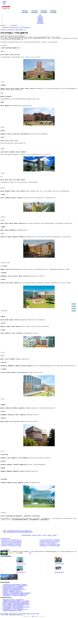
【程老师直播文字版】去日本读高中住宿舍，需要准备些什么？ (19, 530)
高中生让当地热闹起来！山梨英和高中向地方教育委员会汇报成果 (16, 604)
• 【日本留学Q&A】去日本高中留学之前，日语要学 (11, 545)
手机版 (4, 2)
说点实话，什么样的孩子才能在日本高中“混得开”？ (13, 605)
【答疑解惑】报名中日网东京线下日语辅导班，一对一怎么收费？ (16, 600)
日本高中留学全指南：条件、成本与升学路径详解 (13, 586)
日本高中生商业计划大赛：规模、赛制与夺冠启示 (13, 588)
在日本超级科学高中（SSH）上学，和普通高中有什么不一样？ (15, 609)
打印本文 (44, 535)
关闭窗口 (54, 535)
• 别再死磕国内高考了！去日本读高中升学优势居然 (49, 545)
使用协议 (11, 613)
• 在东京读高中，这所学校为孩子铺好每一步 (48, 542)
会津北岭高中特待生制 (59, 563)
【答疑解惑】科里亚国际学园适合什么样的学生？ (13, 610)
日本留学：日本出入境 (20, 563)
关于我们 (19, 613)
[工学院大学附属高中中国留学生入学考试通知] (9, 579)
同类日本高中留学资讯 (5, 538)
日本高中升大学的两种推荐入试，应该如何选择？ (13, 591)
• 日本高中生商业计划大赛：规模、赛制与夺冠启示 (49, 541)
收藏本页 (4, 1)
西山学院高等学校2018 (59, 572)
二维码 (4, 3)
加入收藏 (34, 535)
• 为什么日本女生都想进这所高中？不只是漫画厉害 (49, 539)
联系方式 (15, 613)
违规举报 (49, 535)
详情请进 (2, 550)
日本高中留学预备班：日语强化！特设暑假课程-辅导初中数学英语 (16, 606)
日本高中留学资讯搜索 (26, 535)
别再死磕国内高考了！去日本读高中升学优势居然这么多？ (14, 595)
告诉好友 (39, 535)
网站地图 (24, 613)
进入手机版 (36, 613)
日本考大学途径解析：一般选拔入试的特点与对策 (13, 608)
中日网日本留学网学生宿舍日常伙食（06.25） (27, 27)
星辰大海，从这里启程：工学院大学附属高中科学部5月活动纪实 (16, 603)
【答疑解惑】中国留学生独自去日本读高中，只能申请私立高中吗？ (16, 602)
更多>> (30, 552)
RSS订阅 (32, 613)
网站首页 (2, 613)
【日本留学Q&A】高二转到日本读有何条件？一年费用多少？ (15, 584)
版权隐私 (6, 613)
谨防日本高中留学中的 (20, 572)
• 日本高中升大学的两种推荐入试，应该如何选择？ (11, 544)
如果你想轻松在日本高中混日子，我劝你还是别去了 (13, 599)
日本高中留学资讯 (11, 29)
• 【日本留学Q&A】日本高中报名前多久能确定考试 (11, 542)
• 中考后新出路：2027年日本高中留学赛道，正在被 (49, 544)
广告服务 (28, 613)
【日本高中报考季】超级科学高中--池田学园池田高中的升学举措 (19, 532)
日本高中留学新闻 (19, 29)
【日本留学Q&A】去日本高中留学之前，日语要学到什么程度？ (16, 594)
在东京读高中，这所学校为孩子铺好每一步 (11, 590)
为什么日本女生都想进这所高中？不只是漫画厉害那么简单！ (15, 585)
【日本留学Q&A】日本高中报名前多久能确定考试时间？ (14, 589)
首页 (5, 29)
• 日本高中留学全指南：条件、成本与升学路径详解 (11, 541)
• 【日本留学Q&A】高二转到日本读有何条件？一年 (11, 539)
